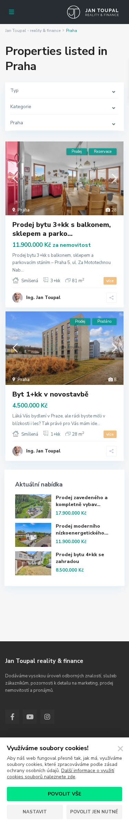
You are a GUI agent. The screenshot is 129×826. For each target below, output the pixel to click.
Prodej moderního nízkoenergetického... (82, 529)
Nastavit (35, 812)
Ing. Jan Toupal (43, 298)
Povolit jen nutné (94, 812)
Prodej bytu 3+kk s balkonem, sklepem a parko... (61, 229)
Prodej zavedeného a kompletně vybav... (82, 501)
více (110, 281)
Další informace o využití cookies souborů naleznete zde (60, 773)
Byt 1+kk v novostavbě (50, 394)
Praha (24, 210)
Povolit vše (64, 794)
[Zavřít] (120, 749)
